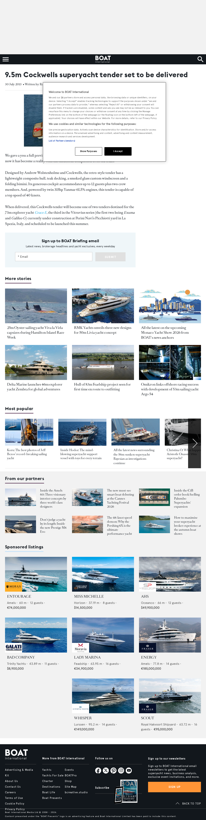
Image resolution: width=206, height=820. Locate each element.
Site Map (71, 786)
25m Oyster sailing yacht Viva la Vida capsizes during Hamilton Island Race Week (35, 332)
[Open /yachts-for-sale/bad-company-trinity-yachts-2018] (36, 635)
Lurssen (79, 724)
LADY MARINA (87, 657)
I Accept (118, 151)
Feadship (80, 664)
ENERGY (149, 657)
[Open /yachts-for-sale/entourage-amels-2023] (36, 574)
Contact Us (13, 786)
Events (69, 770)
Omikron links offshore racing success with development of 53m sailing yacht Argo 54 (170, 389)
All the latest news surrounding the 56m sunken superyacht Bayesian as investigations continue (133, 456)
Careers (10, 792)
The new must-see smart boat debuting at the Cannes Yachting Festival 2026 (120, 498)
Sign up (175, 787)
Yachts (47, 770)
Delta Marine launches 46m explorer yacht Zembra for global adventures (34, 387)
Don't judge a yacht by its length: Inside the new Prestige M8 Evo (53, 525)
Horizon (79, 603)
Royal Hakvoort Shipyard (158, 724)
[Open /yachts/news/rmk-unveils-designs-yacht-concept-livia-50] (103, 305)
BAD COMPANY (21, 657)
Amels (11, 603)
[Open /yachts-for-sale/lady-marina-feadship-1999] (103, 635)
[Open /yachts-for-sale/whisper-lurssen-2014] (103, 695)
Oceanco (147, 603)
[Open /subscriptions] (122, 792)
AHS (145, 596)
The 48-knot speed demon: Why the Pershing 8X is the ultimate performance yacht (119, 525)
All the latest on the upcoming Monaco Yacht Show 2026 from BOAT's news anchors (165, 332)
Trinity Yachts (16, 664)
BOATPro (71, 775)
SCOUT (147, 718)
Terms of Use (14, 798)
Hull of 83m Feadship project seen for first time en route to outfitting (102, 387)
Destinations (51, 786)
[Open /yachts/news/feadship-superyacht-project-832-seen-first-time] (103, 362)
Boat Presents (52, 798)
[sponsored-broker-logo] (13, 590)
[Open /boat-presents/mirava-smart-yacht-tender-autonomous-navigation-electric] (87, 497)
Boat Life (48, 792)
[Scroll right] (194, 443)
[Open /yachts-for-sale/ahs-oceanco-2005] (170, 574)
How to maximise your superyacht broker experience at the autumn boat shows (187, 525)
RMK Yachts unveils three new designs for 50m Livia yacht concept (102, 330)
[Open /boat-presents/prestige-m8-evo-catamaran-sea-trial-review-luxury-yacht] (20, 524)
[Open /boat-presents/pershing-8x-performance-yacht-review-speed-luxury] (87, 524)
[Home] (103, 59)
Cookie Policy (15, 803)
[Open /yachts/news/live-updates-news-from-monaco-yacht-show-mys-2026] (170, 305)
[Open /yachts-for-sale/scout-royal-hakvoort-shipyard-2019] (170, 695)
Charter (47, 781)
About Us (11, 781)
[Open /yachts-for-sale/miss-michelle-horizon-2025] (103, 574)
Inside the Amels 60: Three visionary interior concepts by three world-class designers (53, 498)
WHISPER (83, 718)
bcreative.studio (76, 792)
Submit (110, 257)
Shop (68, 781)
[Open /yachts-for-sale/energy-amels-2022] (170, 635)
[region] (104, 122)
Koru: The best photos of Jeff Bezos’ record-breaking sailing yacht (27, 454)
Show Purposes (88, 151)
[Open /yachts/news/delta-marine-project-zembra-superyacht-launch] (36, 362)
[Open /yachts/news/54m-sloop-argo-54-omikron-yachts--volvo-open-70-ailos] (170, 362)
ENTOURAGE (19, 596)
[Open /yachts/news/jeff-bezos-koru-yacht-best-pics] (29, 432)
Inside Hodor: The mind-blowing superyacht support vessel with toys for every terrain (81, 454)
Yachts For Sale (53, 775)
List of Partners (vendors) (62, 140)
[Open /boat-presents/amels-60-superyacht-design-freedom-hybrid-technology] (20, 497)
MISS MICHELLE (89, 596)
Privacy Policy (15, 809)
